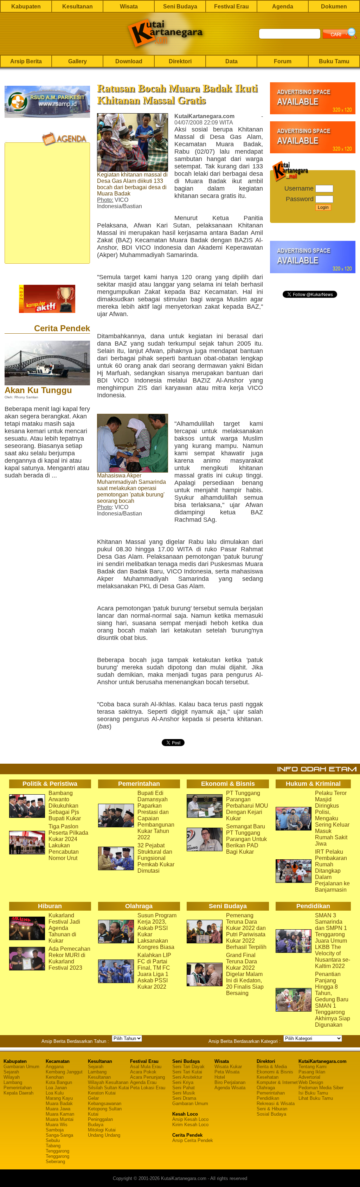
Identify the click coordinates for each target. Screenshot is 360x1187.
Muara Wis (57, 1124)
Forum (282, 61)
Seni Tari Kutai (187, 1071)
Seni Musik (183, 1093)
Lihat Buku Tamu (315, 1098)
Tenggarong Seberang (57, 1159)
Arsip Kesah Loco (190, 1119)
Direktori (180, 61)
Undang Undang (104, 1135)
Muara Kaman (60, 1114)
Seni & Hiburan (272, 1108)
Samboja (55, 1130)
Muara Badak (59, 1103)
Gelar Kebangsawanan (104, 1101)
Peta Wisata (226, 1071)
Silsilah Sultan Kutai (108, 1087)
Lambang (13, 1082)
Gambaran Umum (21, 1066)
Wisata (129, 6)
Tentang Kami (312, 1066)
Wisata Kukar (228, 1066)
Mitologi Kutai (102, 1130)
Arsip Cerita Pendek (192, 1140)
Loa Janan (56, 1087)
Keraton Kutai (102, 1093)
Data (231, 61)
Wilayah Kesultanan (108, 1082)
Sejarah (11, 1071)
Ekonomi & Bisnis (275, 1071)
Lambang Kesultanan (99, 1074)
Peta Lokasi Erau (147, 1087)
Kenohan (55, 1077)
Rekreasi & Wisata (276, 1103)
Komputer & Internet (277, 1082)
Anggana (55, 1066)
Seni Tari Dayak (188, 1066)
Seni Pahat (183, 1087)
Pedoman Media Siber (320, 1087)
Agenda (282, 6)
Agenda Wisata (229, 1087)
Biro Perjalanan (229, 1082)
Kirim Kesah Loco (190, 1124)
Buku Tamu (334, 61)
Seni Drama (184, 1098)
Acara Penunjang (147, 1077)
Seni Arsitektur (187, 1077)
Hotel (219, 1077)
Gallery (77, 61)
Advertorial (309, 1077)
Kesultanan (77, 6)
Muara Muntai (59, 1119)
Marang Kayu (59, 1098)
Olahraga (266, 1087)
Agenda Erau (143, 1082)
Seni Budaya (180, 6)
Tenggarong (57, 1151)
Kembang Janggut (64, 1071)
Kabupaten (26, 6)
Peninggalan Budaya (100, 1122)
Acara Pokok (143, 1071)
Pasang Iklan (311, 1071)
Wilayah (12, 1077)
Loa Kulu (55, 1093)
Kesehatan (267, 1077)
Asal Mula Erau (145, 1066)
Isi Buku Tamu (313, 1093)
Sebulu (53, 1140)
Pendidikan (268, 1098)
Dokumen (334, 6)
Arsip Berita (26, 61)
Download (128, 61)
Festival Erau (231, 6)
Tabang (53, 1145)
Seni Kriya (182, 1082)
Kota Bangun (59, 1082)
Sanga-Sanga (59, 1135)
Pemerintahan (18, 1087)
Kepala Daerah (18, 1093)
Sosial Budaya (271, 1114)
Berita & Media (272, 1066)
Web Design (310, 1082)
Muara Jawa (58, 1108)
